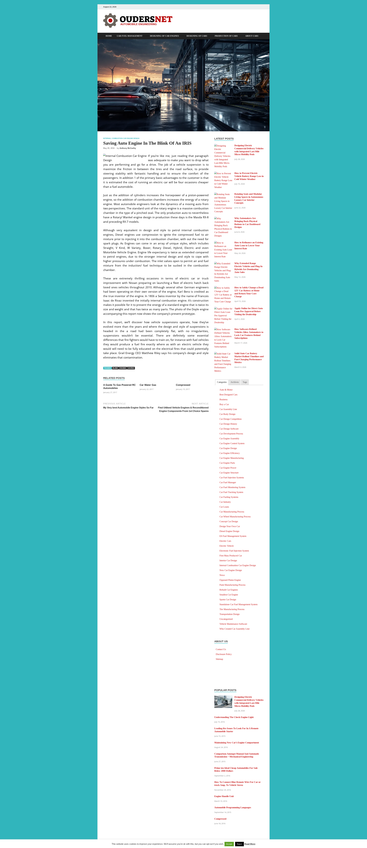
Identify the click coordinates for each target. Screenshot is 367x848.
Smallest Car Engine (228, 594)
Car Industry (225, 502)
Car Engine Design (228, 448)
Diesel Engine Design (229, 531)
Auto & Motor (226, 389)
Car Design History (228, 424)
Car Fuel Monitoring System (232, 487)
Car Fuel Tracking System (231, 492)
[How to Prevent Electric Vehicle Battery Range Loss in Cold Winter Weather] (223, 173)
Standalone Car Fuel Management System (238, 604)
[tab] (221, 382)
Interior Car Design (228, 560)
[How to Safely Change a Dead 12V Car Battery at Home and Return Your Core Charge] (223, 288)
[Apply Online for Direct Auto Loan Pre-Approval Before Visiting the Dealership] (223, 308)
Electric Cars (225, 541)
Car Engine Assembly (229, 438)
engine (123, 368)
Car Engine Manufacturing (231, 458)
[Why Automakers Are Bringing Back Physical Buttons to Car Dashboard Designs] (223, 218)
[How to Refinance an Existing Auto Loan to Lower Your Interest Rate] (223, 243)
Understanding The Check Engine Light (234, 717)
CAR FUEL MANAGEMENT (129, 36)
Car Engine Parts (227, 463)
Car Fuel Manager (227, 482)
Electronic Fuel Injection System (234, 550)
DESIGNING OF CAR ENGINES (164, 36)
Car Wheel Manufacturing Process (235, 516)
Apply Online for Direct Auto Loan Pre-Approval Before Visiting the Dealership (248, 311)
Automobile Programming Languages (232, 807)
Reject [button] (239, 844)
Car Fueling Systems (228, 497)
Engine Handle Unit (224, 796)
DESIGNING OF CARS (197, 36)
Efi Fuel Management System (232, 536)
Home (109, 36)
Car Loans (224, 507)
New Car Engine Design (230, 570)
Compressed (183, 385)
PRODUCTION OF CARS (226, 36)
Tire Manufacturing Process (231, 609)
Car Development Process (231, 433)
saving (131, 368)
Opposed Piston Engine (230, 580)
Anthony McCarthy (128, 148)
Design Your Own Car (229, 526)
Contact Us (221, 649)
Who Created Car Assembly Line (234, 629)
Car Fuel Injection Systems (231, 477)
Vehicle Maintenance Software (233, 624)
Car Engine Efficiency (229, 453)
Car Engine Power (227, 468)
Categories (222, 382)
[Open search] (262, 36)
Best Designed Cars (228, 394)
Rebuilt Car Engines (228, 590)
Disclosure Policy (224, 654)
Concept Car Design (228, 521)
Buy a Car (224, 404)
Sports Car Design (227, 599)
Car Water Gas (148, 385)
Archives (235, 382)
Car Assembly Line (228, 409)
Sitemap (219, 659)
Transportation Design (229, 614)
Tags (245, 382)
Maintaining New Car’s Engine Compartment (236, 742)
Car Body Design (227, 414)
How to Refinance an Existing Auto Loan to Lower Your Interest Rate (248, 245)
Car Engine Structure (229, 472)
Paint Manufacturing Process (232, 585)
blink (115, 368)
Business (223, 399)
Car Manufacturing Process (231, 511)
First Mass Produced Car (230, 555)
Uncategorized (226, 619)
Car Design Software (229, 429)
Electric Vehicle (226, 546)
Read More (249, 844)
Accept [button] (229, 844)
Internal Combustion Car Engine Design (121, 138)
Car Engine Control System (231, 443)
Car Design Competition (230, 419)
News (222, 575)
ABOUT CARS (251, 36)
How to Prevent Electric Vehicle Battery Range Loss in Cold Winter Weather (249, 176)
